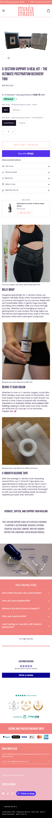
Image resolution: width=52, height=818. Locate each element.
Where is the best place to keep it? (21, 608)
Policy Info (35, 812)
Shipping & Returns (23, 812)
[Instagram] (12, 793)
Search (42, 812)
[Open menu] (6, 10)
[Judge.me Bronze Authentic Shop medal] (26, 706)
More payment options (11, 160)
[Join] (48, 761)
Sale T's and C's (21, 814)
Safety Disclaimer (8, 814)
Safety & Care (10, 184)
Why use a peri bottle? (14, 616)
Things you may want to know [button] (12, 775)
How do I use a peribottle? (16, 600)
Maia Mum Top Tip (11, 190)
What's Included (11, 172)
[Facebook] (3, 793)
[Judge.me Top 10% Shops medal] (38, 706)
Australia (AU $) (9, 807)
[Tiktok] (8, 793)
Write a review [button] (26, 675)
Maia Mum (7, 812)
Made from (9, 178)
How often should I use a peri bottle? (22, 592)
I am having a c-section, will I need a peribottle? (22, 626)
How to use (9, 166)
